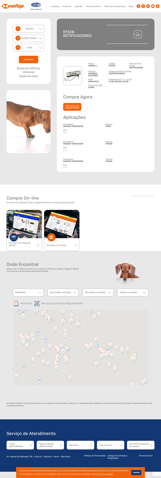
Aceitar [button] (136, 472)
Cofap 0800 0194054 (16, 445)
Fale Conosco (105, 445)
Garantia (79, 6)
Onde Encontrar (93, 6)
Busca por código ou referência (28, 69)
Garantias (73, 445)
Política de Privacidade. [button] (102, 474)
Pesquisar (28, 59)
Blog (131, 6)
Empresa (55, 6)
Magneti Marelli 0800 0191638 (46, 445)
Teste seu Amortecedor (115, 6)
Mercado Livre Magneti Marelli (72, 107)
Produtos (67, 6)
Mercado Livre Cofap (56, 245)
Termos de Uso (146, 455)
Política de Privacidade (95, 455)
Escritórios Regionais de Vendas (139, 445)
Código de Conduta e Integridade (117, 456)
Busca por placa (28, 75)
